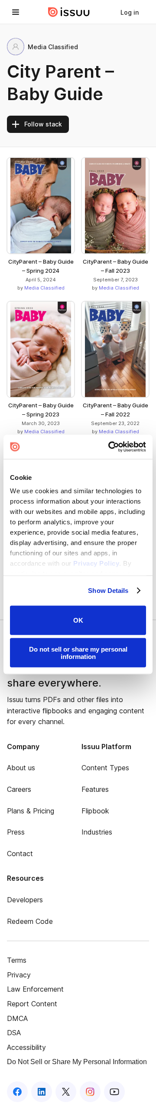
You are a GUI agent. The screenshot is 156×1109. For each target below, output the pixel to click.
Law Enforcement (35, 989)
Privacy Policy (96, 563)
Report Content (32, 1003)
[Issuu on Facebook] (17, 1091)
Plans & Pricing (30, 811)
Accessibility (26, 1047)
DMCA (17, 1018)
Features (95, 789)
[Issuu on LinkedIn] (41, 1091)
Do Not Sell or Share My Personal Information (77, 1061)
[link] (130, 12)
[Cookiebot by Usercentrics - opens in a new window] (110, 447)
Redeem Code (30, 921)
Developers (25, 899)
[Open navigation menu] (15, 12)
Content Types (105, 767)
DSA (14, 1032)
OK (78, 620)
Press (16, 832)
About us (21, 767)
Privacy (19, 974)
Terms (16, 960)
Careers (19, 789)
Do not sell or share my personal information (78, 653)
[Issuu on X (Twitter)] (65, 1091)
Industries (96, 832)
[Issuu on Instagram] (90, 1091)
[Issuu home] (69, 12)
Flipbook (95, 811)
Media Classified (44, 288)
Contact (20, 853)
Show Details (108, 590)
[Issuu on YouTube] (114, 1091)
